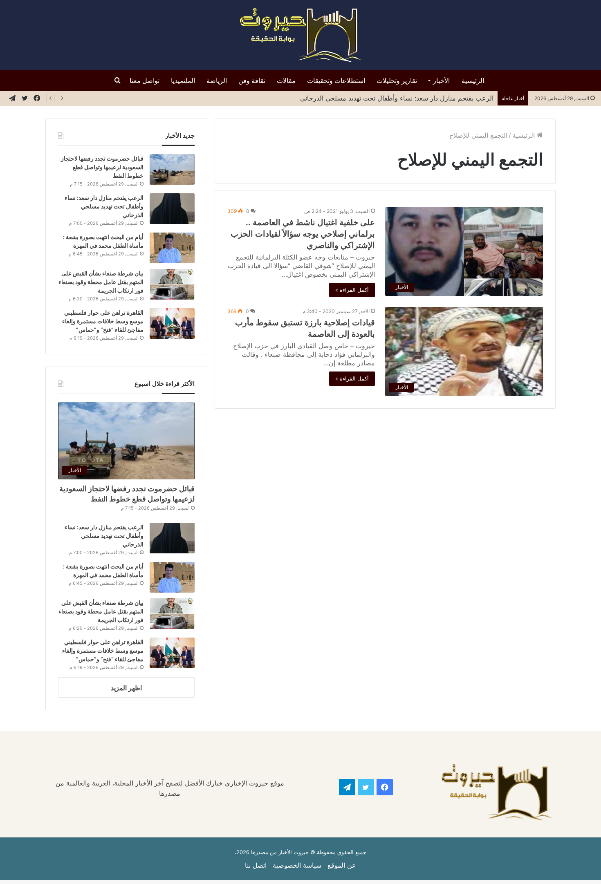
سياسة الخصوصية (297, 865)
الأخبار (441, 80)
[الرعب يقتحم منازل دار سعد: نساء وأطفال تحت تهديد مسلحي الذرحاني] (172, 208)
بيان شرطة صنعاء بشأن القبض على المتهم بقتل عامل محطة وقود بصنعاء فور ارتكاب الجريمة (101, 282)
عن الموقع (341, 865)
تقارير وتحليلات (397, 80)
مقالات (286, 80)
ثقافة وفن (251, 80)
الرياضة (216, 80)
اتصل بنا (256, 865)
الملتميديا (183, 80)
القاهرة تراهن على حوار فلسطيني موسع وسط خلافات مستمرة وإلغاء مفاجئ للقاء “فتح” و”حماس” (103, 321)
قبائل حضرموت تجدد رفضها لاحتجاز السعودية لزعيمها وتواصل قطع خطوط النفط (102, 167)
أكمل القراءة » (352, 289)
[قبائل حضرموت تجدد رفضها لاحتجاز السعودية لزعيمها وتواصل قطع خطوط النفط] (172, 169)
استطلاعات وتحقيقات (336, 80)
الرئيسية (473, 80)
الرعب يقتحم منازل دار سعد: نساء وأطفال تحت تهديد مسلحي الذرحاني (394, 98)
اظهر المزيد (126, 688)
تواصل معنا (144, 80)
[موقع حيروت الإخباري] (300, 35)
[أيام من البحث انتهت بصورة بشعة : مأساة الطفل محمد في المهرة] (172, 248)
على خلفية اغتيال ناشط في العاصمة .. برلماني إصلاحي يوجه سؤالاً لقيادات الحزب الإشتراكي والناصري (303, 233)
